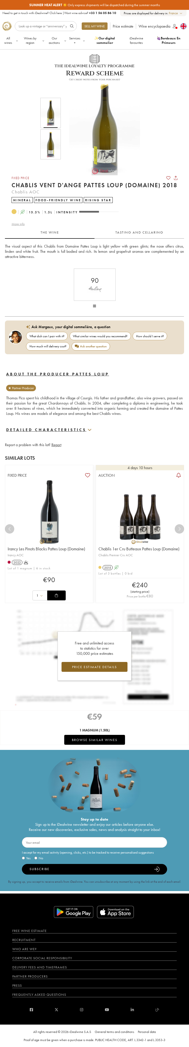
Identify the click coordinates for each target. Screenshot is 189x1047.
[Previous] (9, 529)
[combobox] (176, 13)
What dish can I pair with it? (47, 336)
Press (17, 985)
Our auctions (54, 40)
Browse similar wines (94, 740)
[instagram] (81, 1009)
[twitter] (56, 1009)
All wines (8, 40)
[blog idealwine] (157, 1009)
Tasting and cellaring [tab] (139, 232)
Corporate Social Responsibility (42, 958)
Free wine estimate (29, 931)
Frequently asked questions (39, 994)
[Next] (179, 529)
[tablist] (94, 232)
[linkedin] (132, 1009)
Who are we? (24, 949)
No (41, 858)
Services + (74, 40)
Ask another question (93, 346)
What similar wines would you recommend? (100, 336)
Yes (28, 858)
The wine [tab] (50, 232)
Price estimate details (94, 667)
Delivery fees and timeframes (39, 967)
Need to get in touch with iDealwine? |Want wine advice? (59, 13)
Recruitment (24, 940)
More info (18, 224)
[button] (101, 128)
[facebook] (31, 1009)
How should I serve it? (150, 336)
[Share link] (175, 178)
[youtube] (107, 1009)
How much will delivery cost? (48, 346)
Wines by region (30, 40)
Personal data (147, 1032)
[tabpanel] (94, 254)
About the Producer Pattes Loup (57, 374)
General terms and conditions (114, 1032)
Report (56, 444)
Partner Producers (30, 976)
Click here (55, 13)
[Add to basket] (56, 595)
